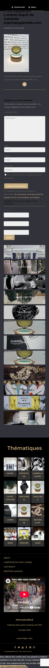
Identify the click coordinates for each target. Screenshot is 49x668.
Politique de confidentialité (15, 666)
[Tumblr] (26, 647)
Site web (8, 166)
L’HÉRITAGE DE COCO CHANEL (18, 562)
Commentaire (11, 112)
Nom (7, 146)
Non (2, 666)
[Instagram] (34, 647)
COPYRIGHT (9, 567)
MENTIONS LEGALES (13, 571)
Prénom (7, 210)
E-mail (8, 156)
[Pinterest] (30, 647)
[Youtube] (23, 647)
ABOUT (7, 558)
